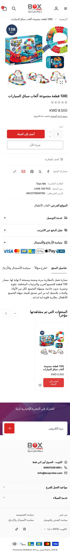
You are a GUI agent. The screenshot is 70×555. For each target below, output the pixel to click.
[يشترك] (9, 428)
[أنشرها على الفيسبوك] (48, 171)
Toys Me (41, 183)
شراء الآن (35, 145)
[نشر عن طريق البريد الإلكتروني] (23, 171)
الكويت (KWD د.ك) (57, 529)
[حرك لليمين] (6, 56)
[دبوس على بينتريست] (32, 171)
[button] (65, 8)
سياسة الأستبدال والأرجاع (16, 268)
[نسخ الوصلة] (14, 171)
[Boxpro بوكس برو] (35, 453)
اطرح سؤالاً (41, 268)
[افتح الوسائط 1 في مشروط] (35, 56)
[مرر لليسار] (63, 56)
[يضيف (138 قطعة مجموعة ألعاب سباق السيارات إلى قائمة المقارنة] (40, 385)
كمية (61, 126)
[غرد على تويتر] (40, 171)
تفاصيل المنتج (59, 268)
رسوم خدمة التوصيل (58, 116)
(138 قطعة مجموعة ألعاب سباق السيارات (53, 368)
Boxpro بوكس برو (43, 550)
